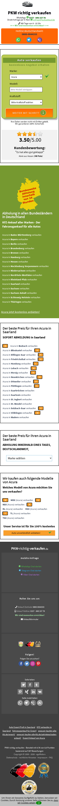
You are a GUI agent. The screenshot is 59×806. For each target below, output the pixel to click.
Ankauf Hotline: (23, 611)
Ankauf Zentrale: (25, 607)
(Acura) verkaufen (22, 500)
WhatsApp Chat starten (31, 566)
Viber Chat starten (31, 574)
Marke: (13, 70)
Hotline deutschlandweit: (29, 32)
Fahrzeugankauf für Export (24, 731)
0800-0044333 (38, 607)
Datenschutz (11, 757)
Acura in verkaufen (21, 234)
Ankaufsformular (31, 619)
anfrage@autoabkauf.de (44, 20)
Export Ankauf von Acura (34, 738)
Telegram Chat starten (31, 570)
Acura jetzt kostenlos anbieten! (20, 312)
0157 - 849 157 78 (37, 17)
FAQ (51, 757)
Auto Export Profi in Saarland (22, 727)
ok (39, 803)
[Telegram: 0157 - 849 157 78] (29, 40)
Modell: (14, 83)
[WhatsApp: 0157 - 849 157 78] (27, 17)
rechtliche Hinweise (27, 757)
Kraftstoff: (15, 96)
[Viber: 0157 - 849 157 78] (40, 40)
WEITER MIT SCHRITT (28, 112)
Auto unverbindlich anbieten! (26, 532)
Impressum (42, 757)
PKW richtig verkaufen (29, 12)
